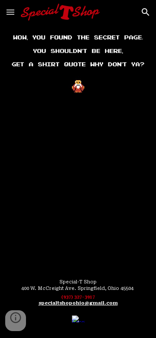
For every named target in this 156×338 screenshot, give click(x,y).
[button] (10, 12)
